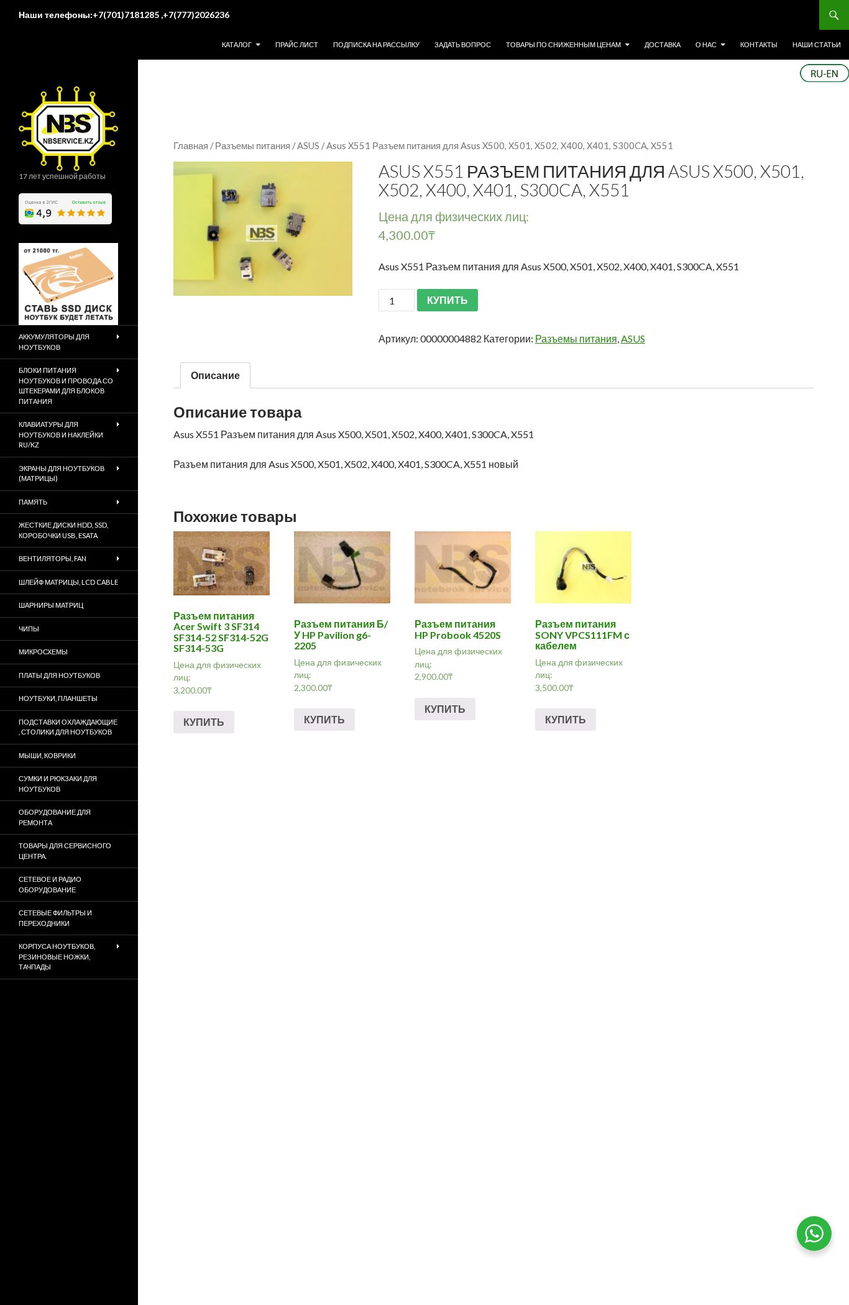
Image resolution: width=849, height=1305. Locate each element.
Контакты (759, 44)
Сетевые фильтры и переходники (55, 918)
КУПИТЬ (447, 300)
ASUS (308, 145)
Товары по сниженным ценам (563, 44)
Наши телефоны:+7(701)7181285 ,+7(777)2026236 (124, 14)
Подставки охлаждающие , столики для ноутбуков (68, 727)
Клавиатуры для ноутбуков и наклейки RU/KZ (61, 434)
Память (33, 502)
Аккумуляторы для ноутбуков (54, 341)
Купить (203, 722)
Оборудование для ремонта (55, 817)
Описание (215, 375)
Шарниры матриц (51, 605)
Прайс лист (296, 44)
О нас (706, 44)
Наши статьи (816, 44)
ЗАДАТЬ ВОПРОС (462, 44)
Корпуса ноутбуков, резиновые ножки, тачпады (57, 956)
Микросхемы (43, 652)
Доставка (663, 44)
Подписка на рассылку (376, 44)
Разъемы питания (252, 145)
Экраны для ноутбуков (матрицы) (61, 473)
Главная (190, 145)
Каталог (237, 44)
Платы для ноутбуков (59, 675)
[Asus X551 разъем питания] (262, 229)
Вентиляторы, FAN (52, 558)
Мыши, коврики (47, 755)
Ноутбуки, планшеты (58, 698)
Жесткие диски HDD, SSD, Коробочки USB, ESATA (63, 530)
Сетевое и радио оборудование (50, 884)
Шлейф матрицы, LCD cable (68, 582)
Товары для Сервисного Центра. (65, 850)
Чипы (29, 629)
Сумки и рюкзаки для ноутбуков (58, 783)
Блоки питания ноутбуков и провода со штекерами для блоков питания (66, 385)
